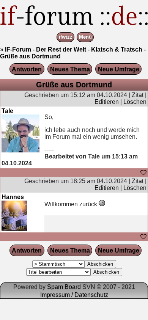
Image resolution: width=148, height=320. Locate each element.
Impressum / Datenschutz (74, 295)
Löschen (134, 102)
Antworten (27, 69)
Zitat (137, 95)
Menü (85, 37)
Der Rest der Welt (61, 49)
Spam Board (64, 287)
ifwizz (65, 37)
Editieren (106, 102)
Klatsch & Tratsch (116, 49)
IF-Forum (18, 49)
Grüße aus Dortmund (30, 56)
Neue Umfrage (118, 69)
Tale (7, 111)
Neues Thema (70, 69)
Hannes (13, 197)
